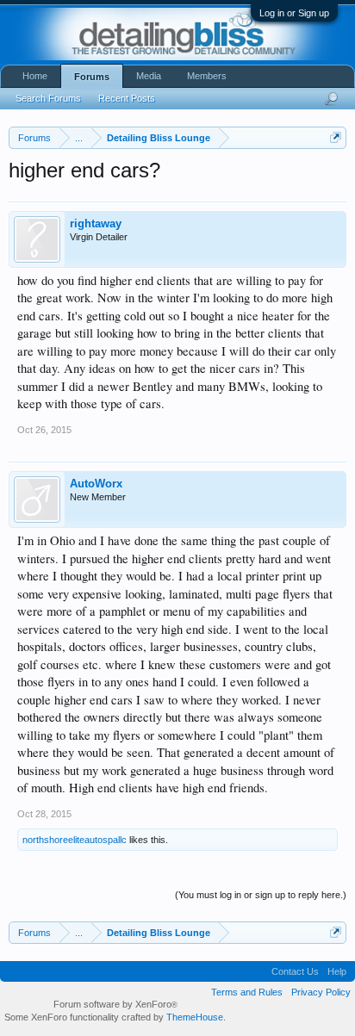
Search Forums (48, 98)
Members (207, 76)
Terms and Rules (247, 992)
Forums (91, 76)
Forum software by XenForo (115, 1004)
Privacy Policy (321, 992)
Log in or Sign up (294, 13)
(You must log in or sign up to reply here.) (260, 895)
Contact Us (295, 971)
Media (148, 76)
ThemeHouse (194, 1017)
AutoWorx (96, 483)
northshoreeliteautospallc (74, 839)
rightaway (95, 223)
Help (336, 971)
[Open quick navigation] (335, 137)
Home (34, 76)
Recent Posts (126, 98)
